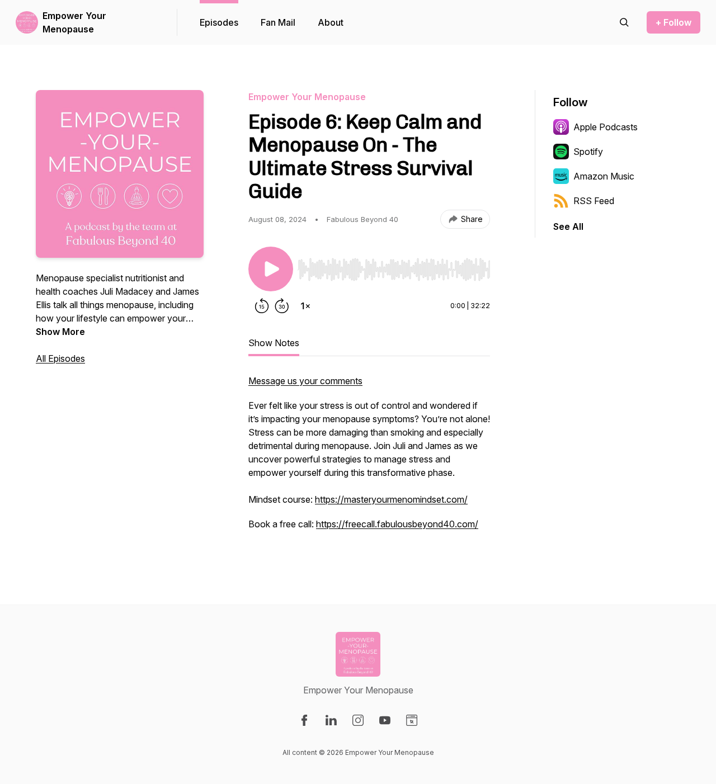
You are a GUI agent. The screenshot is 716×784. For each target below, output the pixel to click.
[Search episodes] (624, 22)
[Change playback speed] (305, 306)
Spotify (588, 151)
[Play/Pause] (270, 269)
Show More (60, 331)
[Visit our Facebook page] (304, 720)
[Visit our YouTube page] (384, 720)
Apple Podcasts (605, 127)
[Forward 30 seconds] (282, 306)
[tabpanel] (369, 458)
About (330, 22)
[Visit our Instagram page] (358, 720)
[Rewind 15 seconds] (262, 306)
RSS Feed (593, 200)
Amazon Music (603, 176)
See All (568, 226)
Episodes (219, 22)
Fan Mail (278, 22)
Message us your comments (305, 380)
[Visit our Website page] (411, 720)
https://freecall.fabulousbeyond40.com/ (397, 524)
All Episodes (60, 358)
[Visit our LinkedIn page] (331, 720)
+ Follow (673, 22)
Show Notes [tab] (273, 342)
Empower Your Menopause (74, 22)
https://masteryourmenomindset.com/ (391, 499)
